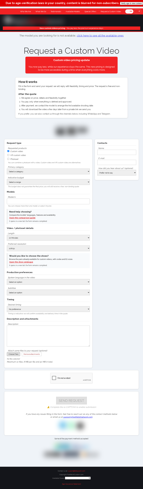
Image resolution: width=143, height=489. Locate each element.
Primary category (16, 167)
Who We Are (25, 11)
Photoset (14, 159)
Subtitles (12, 288)
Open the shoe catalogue (21, 262)
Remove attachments (32, 354)
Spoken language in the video (21, 277)
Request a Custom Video (111, 11)
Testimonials (56, 11)
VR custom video (18, 155)
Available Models (73, 11)
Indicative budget (16, 178)
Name (101, 148)
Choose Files (13, 354)
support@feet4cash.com (76, 471)
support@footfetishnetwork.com (77, 417)
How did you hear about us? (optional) (115, 168)
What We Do (40, 11)
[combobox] (48, 201)
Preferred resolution (17, 244)
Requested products (17, 148)
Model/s (12, 197)
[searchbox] (8, 200)
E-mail (101, 158)
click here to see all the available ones (100, 35)
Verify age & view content (131, 3)
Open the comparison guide (22, 218)
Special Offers (90, 11)
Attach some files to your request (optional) (27, 351)
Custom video (16, 151)
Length (11, 233)
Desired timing (14, 305)
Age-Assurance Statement (71, 484)
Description (13, 324)
